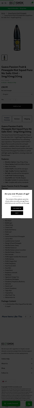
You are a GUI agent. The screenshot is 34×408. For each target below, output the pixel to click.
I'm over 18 (17, 208)
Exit (17, 213)
